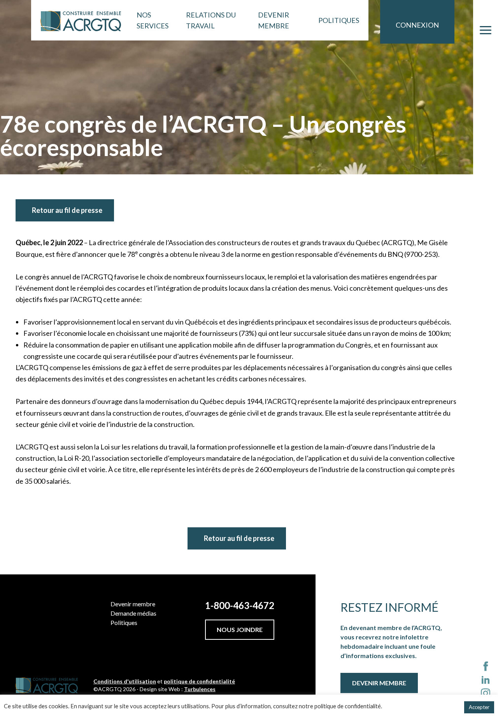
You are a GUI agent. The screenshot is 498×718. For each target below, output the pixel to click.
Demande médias (133, 613)
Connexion (417, 25)
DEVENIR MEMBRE (379, 682)
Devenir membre (273, 20)
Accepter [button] (479, 707)
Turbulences (200, 689)
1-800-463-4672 (239, 605)
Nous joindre (240, 629)
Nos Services (152, 20)
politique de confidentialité (199, 681)
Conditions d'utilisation (124, 681)
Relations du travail (211, 20)
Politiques (338, 20)
